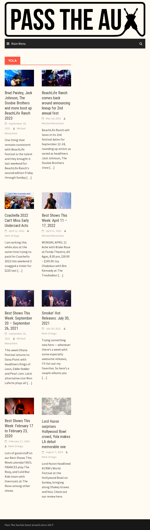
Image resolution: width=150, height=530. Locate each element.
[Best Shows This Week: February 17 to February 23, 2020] (19, 406)
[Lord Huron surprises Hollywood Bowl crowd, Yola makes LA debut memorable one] (56, 406)
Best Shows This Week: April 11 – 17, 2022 (54, 220)
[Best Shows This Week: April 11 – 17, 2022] (56, 200)
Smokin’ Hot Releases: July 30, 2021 (55, 318)
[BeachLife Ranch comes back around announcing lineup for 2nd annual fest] (56, 78)
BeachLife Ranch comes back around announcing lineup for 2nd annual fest (56, 102)
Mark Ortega (12, 235)
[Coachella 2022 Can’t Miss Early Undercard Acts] (19, 200)
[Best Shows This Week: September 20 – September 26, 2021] (19, 298)
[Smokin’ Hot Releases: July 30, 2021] (56, 298)
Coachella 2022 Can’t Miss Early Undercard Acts (17, 220)
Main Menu (18, 44)
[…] (29, 177)
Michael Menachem (53, 123)
